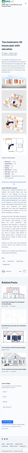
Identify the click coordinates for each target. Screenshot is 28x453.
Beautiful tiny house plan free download (14, 325)
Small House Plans (15, 198)
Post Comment (7, 421)
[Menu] (25, 3)
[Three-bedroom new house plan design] (14, 360)
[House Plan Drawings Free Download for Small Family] (14, 293)
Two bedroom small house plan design (13, 347)
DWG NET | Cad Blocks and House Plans (12, 5)
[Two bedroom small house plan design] (14, 338)
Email (5, 396)
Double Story (19, 444)
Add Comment (7, 407)
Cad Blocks (5, 446)
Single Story (13, 55)
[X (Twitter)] (4, 439)
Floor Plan (11, 261)
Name (5, 392)
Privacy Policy (14, 446)
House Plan (7, 55)
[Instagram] (7, 439)
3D (2, 55)
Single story (14, 59)
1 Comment (13, 306)
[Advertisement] (14, 22)
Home (3, 444)
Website (5, 401)
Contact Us (23, 446)
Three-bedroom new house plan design (14, 369)
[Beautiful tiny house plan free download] (14, 316)
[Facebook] (2, 439)
